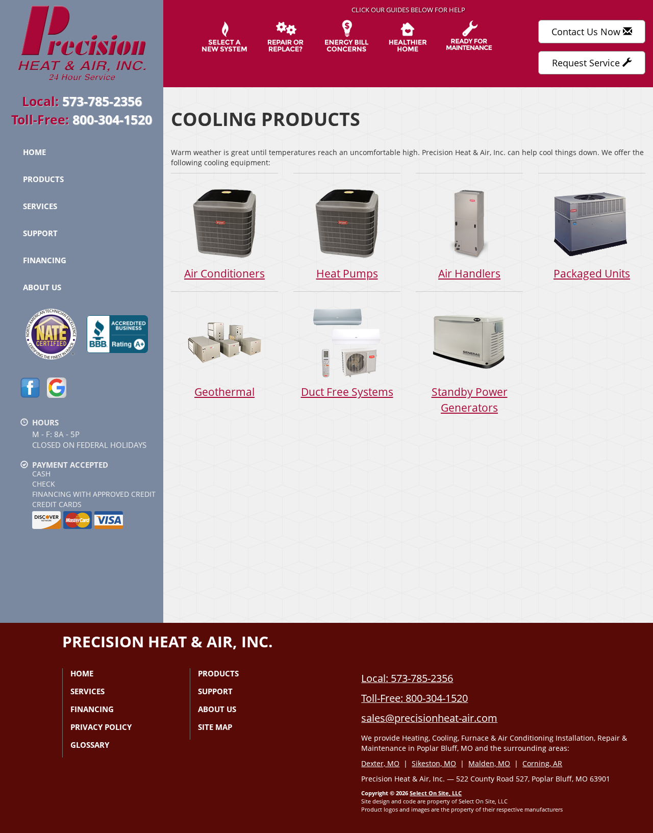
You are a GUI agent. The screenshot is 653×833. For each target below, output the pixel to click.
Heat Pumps (347, 273)
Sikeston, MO (434, 763)
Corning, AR (542, 763)
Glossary (89, 745)
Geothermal (224, 392)
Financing (44, 260)
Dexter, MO (380, 763)
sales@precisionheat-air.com (429, 718)
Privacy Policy (101, 727)
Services (40, 206)
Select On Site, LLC (436, 793)
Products (43, 179)
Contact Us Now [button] (587, 32)
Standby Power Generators (470, 400)
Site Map (215, 727)
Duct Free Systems (347, 392)
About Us (42, 287)
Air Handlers (469, 273)
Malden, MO (489, 763)
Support (40, 233)
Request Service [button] (587, 63)
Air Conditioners (224, 273)
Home (34, 152)
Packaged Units (592, 273)
